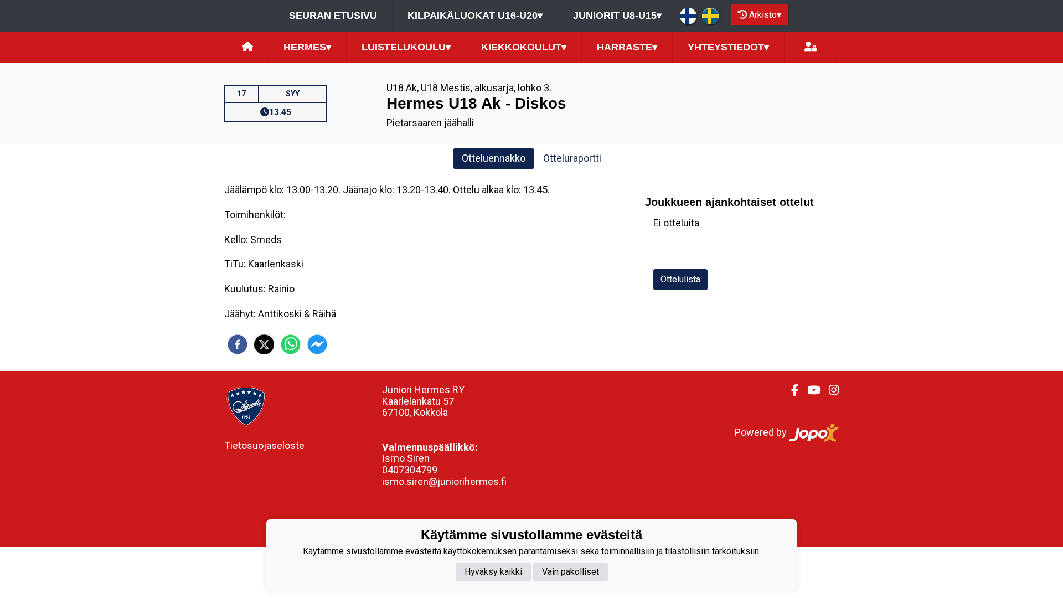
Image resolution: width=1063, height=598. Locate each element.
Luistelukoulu (406, 47)
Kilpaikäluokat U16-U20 (475, 15)
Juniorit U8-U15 (617, 15)
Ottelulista (680, 279)
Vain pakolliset (570, 571)
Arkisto (765, 14)
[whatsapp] (291, 344)
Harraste (627, 47)
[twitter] (264, 344)
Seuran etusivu (333, 15)
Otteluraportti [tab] (572, 158)
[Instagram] (829, 390)
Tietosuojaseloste (264, 445)
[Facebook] (790, 390)
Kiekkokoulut (523, 47)
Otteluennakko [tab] (493, 158)
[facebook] (237, 344)
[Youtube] (809, 390)
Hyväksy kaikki (493, 571)
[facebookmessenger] (317, 344)
